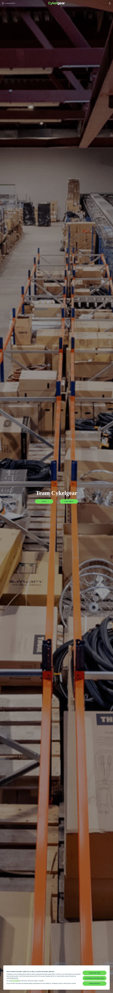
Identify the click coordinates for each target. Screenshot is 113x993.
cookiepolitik (15, 980)
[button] (109, 3)
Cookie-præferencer (94, 983)
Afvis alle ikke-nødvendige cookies (94, 978)
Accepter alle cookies (94, 973)
